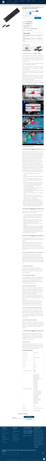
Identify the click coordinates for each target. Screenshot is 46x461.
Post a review (29, 416)
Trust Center (15, 436)
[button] (9, 1)
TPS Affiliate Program (16, 439)
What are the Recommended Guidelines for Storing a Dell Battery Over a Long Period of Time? (33, 209)
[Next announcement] (43, 5)
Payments (3, 436)
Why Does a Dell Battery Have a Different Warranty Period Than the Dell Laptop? (33, 331)
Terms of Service (5, 442)
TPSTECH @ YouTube (16, 431)
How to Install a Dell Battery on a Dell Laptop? (29, 275)
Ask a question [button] (29, 419)
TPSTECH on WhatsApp (27, 432)
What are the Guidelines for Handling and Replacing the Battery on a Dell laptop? (33, 149)
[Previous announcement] (3, 5)
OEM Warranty (4, 437)
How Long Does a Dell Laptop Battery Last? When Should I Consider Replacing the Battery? (33, 235)
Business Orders (15, 437)
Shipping (3, 434)
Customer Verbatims (16, 434)
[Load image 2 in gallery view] (7, 26)
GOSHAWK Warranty (5, 439)
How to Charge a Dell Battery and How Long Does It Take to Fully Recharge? (33, 252)
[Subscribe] (17, 454)
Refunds (3, 431)
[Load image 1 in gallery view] (4, 26)
